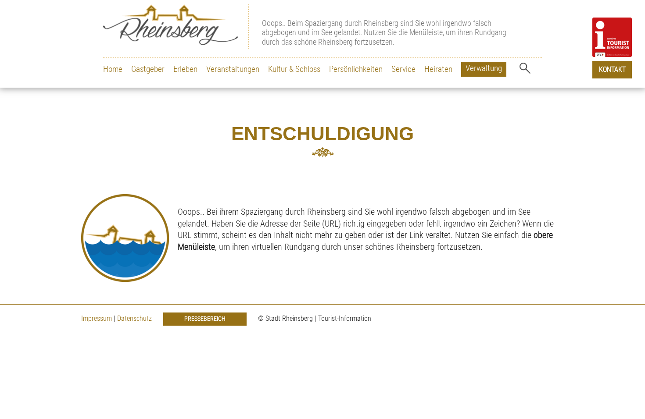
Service (403, 69)
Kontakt (612, 69)
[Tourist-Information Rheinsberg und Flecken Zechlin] (612, 37)
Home (112, 69)
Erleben (185, 69)
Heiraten (438, 69)
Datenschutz (135, 318)
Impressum (96, 318)
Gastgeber (148, 69)
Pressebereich (205, 319)
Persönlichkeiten (356, 69)
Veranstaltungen (232, 69)
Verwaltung (484, 68)
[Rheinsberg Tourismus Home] (176, 26)
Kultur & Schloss (294, 69)
